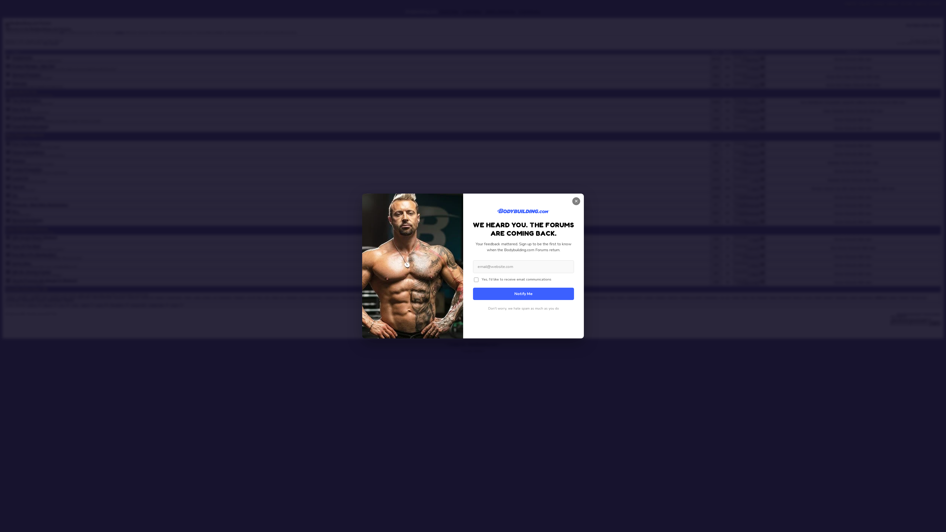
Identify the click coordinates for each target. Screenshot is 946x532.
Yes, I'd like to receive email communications (516, 279)
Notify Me (523, 294)
